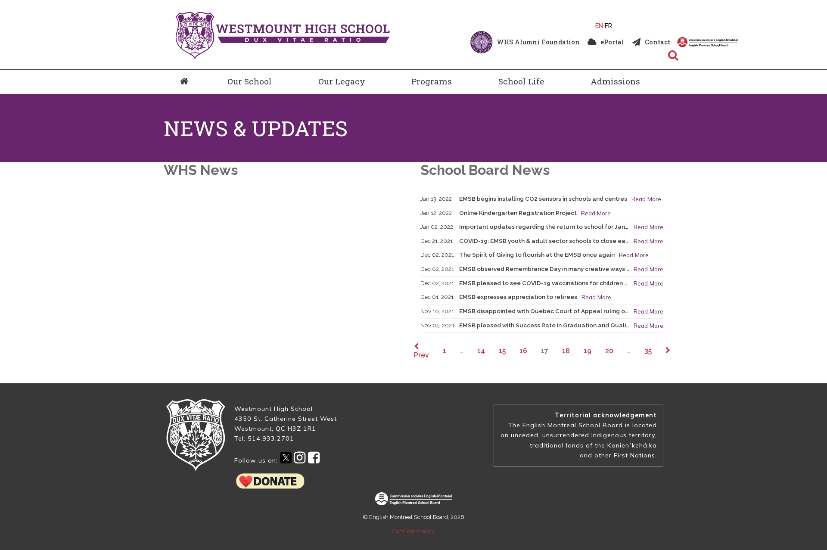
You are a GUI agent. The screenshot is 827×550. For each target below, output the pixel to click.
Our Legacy (341, 81)
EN (599, 25)
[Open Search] (673, 56)
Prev (421, 355)
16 (523, 351)
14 (481, 351)
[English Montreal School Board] (738, 42)
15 (502, 351)
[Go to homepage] (184, 82)
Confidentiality (413, 531)
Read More (646, 199)
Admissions (615, 81)
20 (609, 351)
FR (608, 25)
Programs (431, 81)
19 (587, 351)
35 (648, 351)
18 (566, 351)
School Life (521, 81)
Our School (249, 81)
